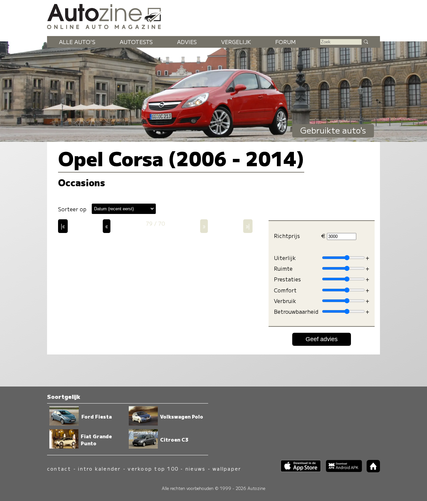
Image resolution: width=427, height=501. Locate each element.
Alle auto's (77, 42)
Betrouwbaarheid (296, 312)
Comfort (285, 290)
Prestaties (287, 279)
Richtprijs (287, 236)
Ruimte (283, 269)
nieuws (195, 468)
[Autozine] (213, 15)
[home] (371, 470)
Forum (285, 42)
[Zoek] (365, 41)
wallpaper (226, 468)
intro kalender (99, 468)
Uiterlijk (285, 258)
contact (59, 468)
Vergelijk (236, 42)
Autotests (136, 42)
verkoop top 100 (153, 468)
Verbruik (285, 301)
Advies (187, 42)
